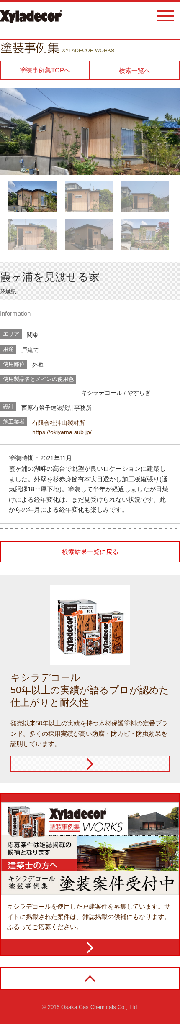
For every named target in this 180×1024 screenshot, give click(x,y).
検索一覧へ (134, 70)
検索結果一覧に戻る (90, 551)
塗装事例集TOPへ (45, 70)
